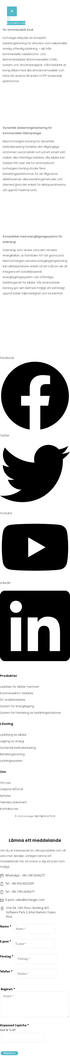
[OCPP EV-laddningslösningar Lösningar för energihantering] (16, 4)
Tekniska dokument (13, 802)
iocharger (28, 816)
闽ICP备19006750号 (45, 816)
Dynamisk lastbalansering (18, 748)
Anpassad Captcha (14, 1025)
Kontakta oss (9, 809)
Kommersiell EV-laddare (16, 693)
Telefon (6, 971)
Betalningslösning (12, 754)
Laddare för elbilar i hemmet (19, 687)
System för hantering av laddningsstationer (30, 713)
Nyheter (5, 796)
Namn (5, 926)
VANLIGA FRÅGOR (11, 789)
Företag (6, 956)
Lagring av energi (12, 741)
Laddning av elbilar (13, 735)
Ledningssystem (11, 761)
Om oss (5, 783)
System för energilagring (17, 706)
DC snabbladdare (12, 700)
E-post (5, 941)
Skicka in (9, 1053)
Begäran (8, 989)
